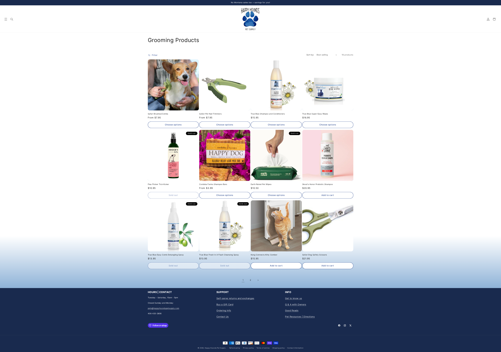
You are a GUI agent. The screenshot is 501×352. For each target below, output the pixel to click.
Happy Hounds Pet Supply (215, 348)
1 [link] (243, 280)
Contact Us (222, 316)
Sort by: (310, 55)
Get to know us (293, 298)
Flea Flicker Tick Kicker (158, 184)
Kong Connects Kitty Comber (264, 255)
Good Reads (291, 310)
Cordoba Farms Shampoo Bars (213, 184)
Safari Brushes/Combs (158, 114)
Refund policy (234, 348)
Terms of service (263, 348)
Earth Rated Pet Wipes (261, 184)
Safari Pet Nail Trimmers (210, 114)
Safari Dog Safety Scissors (314, 255)
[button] (6, 19)
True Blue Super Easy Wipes (315, 114)
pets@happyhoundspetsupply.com (163, 308)
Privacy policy (248, 348)
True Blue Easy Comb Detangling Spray (166, 255)
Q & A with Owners (295, 304)
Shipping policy (278, 348)
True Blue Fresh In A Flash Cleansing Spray (219, 255)
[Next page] (258, 280)
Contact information (295, 348)
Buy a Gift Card (224, 304)
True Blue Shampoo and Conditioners (268, 114)
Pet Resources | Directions (300, 316)
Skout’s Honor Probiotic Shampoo (317, 184)
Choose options (173, 124)
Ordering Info (223, 310)
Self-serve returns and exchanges (235, 298)
